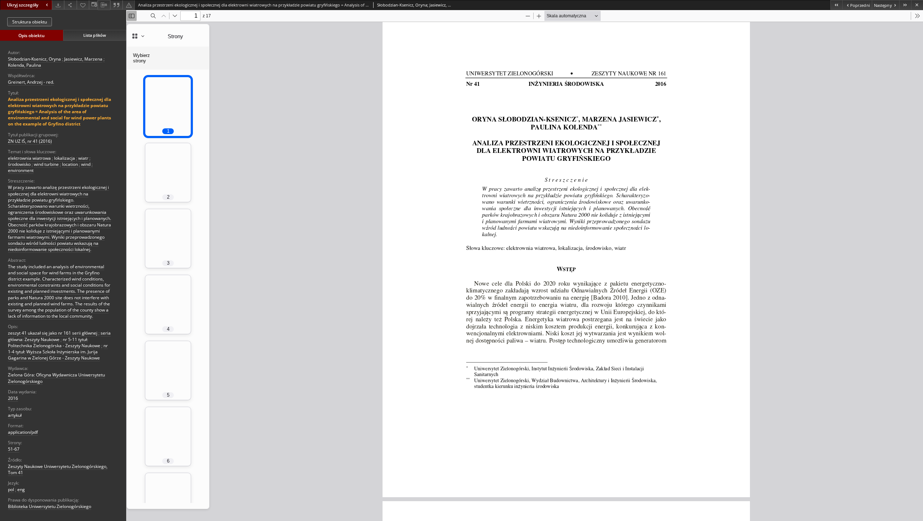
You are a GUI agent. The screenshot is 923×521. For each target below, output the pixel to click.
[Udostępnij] (70, 5)
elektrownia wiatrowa (29, 158)
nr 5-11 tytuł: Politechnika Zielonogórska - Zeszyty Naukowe (54, 342)
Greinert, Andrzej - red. (31, 82)
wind (85, 164)
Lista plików (94, 35)
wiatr (83, 158)
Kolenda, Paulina (24, 65)
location (70, 164)
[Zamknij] (917, 5)
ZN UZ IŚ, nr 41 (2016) (30, 141)
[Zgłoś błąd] (129, 5)
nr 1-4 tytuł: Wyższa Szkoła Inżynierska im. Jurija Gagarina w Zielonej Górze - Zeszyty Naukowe (58, 352)
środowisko (19, 164)
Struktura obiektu (29, 22)
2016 (13, 398)
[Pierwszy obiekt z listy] (836, 5)
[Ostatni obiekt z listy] (905, 5)
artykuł (15, 415)
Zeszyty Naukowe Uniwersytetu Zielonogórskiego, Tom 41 (57, 469)
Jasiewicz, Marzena (83, 59)
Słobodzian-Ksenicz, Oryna (34, 59)
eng (21, 489)
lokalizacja (64, 158)
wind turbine (46, 164)
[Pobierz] (58, 5)
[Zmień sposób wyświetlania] (93, 5)
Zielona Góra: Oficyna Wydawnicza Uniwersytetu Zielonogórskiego (56, 378)
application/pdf (23, 432)
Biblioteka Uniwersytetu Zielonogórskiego (49, 506)
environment (21, 170)
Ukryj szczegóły (22, 5)
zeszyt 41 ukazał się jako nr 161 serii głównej (52, 333)
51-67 (13, 449)
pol (11, 489)
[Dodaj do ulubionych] (83, 5)
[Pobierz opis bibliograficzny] (104, 5)
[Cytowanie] (116, 5)
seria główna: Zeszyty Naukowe (59, 336)
